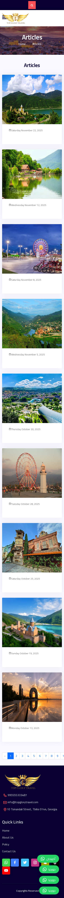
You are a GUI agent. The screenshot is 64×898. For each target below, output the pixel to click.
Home (22, 43)
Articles (36, 43)
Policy (5, 844)
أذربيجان (50, 858)
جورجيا (51, 890)
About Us (8, 837)
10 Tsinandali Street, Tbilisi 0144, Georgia (32, 809)
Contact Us (9, 851)
